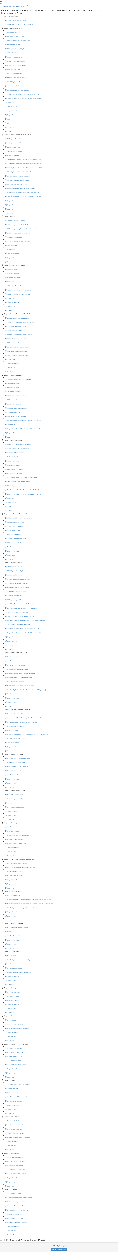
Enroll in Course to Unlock (59, 1249)
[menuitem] (1, 4)
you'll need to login (66, 1247)
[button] (1, 1)
